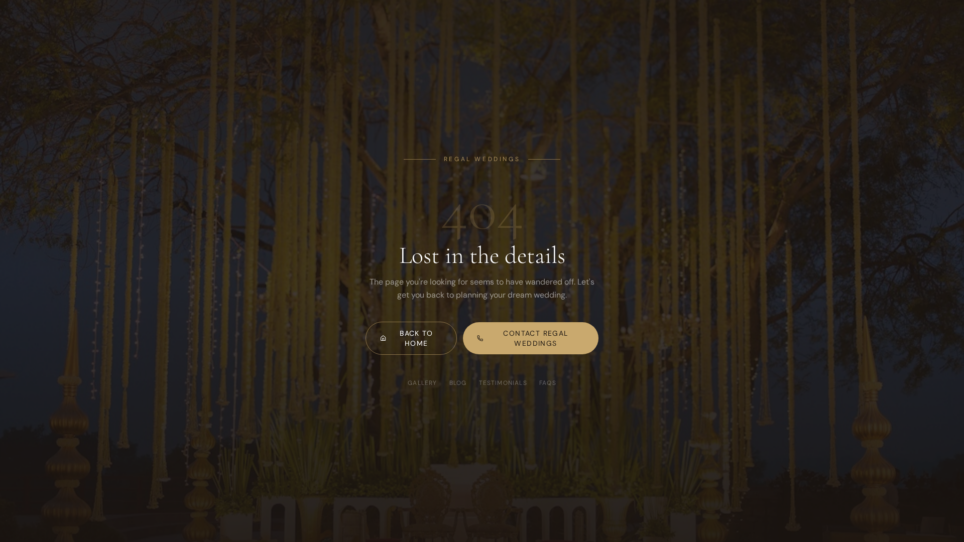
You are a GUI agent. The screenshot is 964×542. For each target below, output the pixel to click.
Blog (458, 383)
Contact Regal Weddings (535, 338)
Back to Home (416, 338)
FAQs (547, 383)
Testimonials (503, 383)
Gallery (422, 383)
